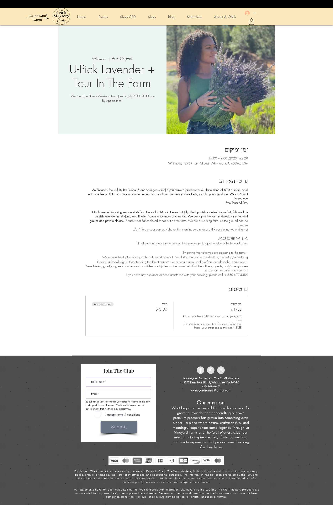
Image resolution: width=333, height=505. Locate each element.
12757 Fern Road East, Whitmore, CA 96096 (211, 382)
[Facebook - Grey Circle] (200, 370)
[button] (251, 21)
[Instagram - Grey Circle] (221, 370)
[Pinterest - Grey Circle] (210, 370)
